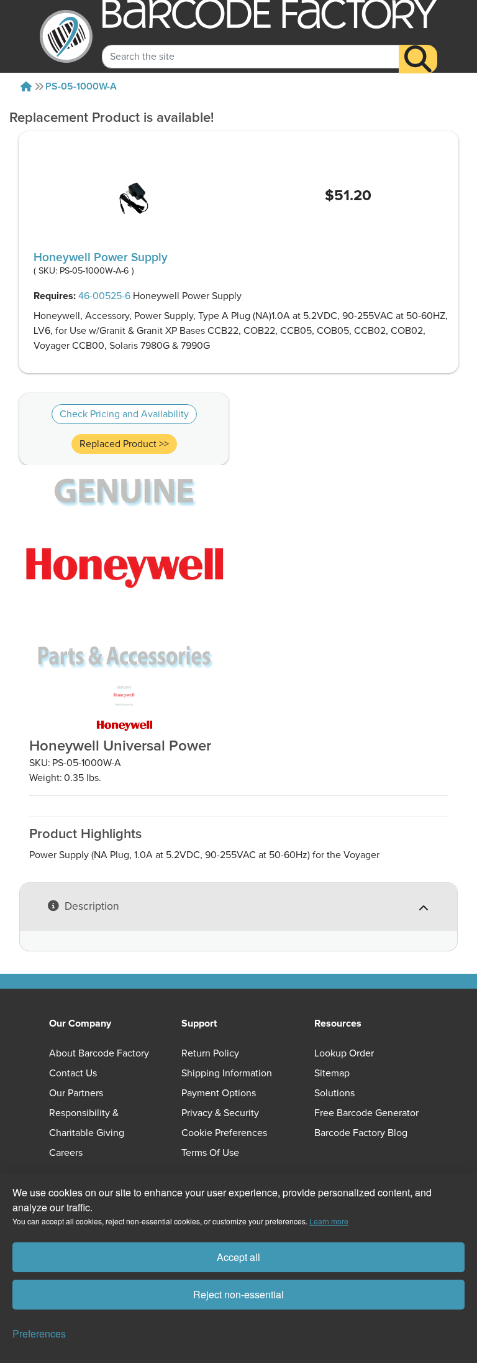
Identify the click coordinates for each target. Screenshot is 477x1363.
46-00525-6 (104, 296)
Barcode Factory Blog (360, 1133)
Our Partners (76, 1093)
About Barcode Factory (99, 1053)
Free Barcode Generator (366, 1113)
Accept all (238, 1257)
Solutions (334, 1093)
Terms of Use (210, 1153)
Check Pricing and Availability (124, 414)
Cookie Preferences (224, 1133)
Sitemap (332, 1073)
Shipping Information (226, 1073)
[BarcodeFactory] (66, 36)
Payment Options (218, 1093)
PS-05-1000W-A (81, 86)
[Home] (26, 86)
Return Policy (210, 1053)
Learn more (328, 1221)
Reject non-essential (238, 1294)
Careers (66, 1153)
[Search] (418, 59)
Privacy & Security (220, 1113)
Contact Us (73, 1073)
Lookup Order (344, 1053)
